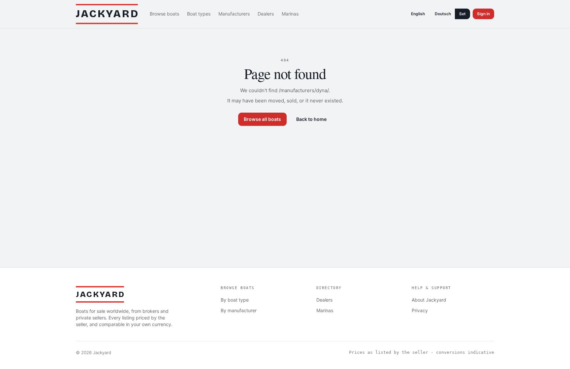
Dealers (266, 14)
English (418, 13)
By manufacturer (239, 310)
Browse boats (164, 14)
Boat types (198, 14)
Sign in (483, 13)
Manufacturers (234, 14)
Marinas (290, 14)
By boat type (235, 300)
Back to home (311, 119)
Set (462, 13)
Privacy (420, 310)
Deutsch (443, 13)
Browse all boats (262, 119)
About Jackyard (429, 300)
